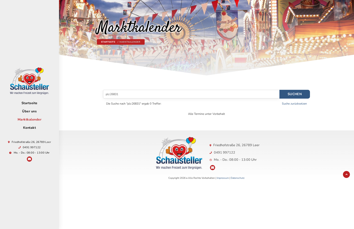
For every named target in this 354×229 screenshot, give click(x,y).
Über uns (29, 111)
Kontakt (29, 128)
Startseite (29, 103)
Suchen (295, 94)
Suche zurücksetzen (294, 104)
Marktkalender (30, 119)
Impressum (223, 178)
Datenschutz (238, 178)
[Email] (29, 159)
